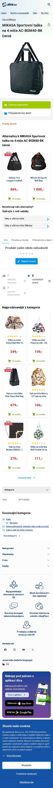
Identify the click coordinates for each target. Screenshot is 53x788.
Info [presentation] (6, 240)
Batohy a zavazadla (19, 13)
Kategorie (9, 490)
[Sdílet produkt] (49, 25)
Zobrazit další (24, 478)
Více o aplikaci (15, 695)
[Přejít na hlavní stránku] (9, 4)
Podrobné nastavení (26, 773)
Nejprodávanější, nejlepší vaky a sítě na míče (27, 526)
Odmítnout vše (26, 782)
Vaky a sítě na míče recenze (19, 530)
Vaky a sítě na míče (14, 218)
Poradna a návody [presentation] (20, 240)
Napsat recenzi (28, 261)
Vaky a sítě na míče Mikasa (18, 225)
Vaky (35, 13)
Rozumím (26, 765)
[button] (26, 548)
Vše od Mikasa (9, 19)
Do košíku (16, 199)
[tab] (5, 240)
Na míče (45, 13)
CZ (7, 664)
